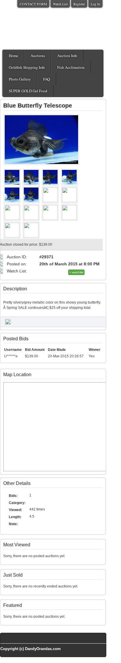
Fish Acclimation (71, 67)
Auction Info (67, 55)
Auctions (38, 55)
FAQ (46, 79)
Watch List (60, 3)
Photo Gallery (20, 79)
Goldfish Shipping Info (27, 67)
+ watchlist (76, 272)
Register (79, 3)
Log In (95, 3)
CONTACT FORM (33, 3)
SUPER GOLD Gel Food (28, 90)
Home (13, 55)
